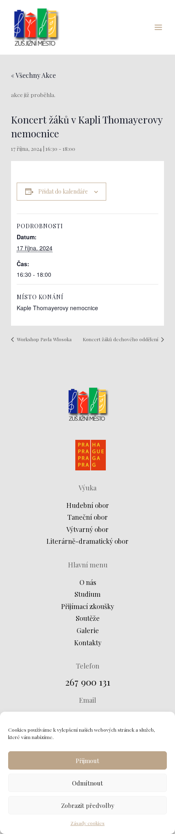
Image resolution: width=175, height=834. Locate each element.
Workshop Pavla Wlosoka (43, 339)
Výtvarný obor (87, 529)
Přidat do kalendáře (63, 191)
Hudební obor (87, 505)
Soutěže (88, 617)
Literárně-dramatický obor (87, 540)
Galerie (88, 630)
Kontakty (87, 642)
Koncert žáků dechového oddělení (121, 339)
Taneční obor (87, 516)
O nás (87, 582)
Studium (87, 593)
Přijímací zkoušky (87, 606)
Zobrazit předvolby (87, 805)
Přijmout (87, 761)
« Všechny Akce (33, 75)
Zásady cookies (87, 823)
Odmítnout (87, 783)
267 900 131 (87, 681)
